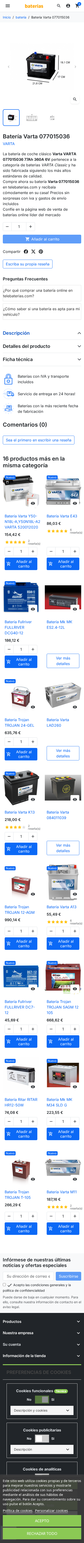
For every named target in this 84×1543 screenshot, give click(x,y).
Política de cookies (17, 1510)
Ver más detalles (63, 661)
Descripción (16, 333)
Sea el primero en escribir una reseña (38, 440)
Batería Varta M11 (62, 1192)
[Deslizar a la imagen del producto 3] (52, 117)
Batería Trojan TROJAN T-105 (18, 1195)
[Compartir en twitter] (33, 251)
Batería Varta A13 (62, 907)
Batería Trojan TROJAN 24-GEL (19, 722)
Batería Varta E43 (62, 516)
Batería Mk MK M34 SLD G (59, 1102)
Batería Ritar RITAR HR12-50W (21, 1102)
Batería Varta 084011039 (58, 815)
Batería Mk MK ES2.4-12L (59, 625)
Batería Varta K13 (20, 812)
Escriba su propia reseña (27, 264)
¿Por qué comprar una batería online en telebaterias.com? (38, 293)
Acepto (42, 1520)
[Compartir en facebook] (25, 251)
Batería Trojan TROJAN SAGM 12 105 (63, 1007)
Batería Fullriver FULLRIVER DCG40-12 (18, 627)
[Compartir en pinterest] (40, 251)
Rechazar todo (42, 1533)
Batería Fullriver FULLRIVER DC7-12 (20, 1007)
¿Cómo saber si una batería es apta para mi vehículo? (41, 312)
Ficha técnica (18, 359)
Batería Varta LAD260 (58, 722)
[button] (59, 5)
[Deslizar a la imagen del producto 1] (11, 117)
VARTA (9, 143)
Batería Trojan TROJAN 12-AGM (20, 910)
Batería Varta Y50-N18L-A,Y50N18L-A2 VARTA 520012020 (22, 521)
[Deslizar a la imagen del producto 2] (31, 117)
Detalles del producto (26, 346)
